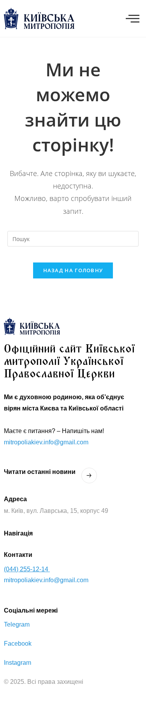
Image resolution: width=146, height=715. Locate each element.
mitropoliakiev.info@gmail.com (46, 442)
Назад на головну (73, 270)
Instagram (17, 662)
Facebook (18, 643)
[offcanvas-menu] (132, 19)
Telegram (17, 624)
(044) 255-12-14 (27, 569)
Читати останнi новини (40, 471)
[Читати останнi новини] (89, 475)
